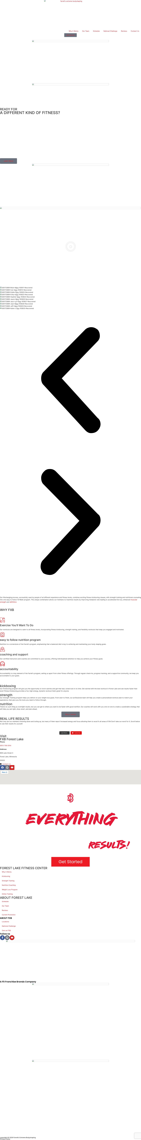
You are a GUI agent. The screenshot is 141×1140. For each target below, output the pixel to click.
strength (6, 695)
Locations (5, 922)
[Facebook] (2, 767)
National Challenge (110, 31)
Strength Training (8, 881)
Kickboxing (6, 876)
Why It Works (73, 31)
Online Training (7, 894)
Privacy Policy (5, 1139)
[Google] (7, 767)
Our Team (85, 31)
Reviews (124, 31)
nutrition (6, 704)
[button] (70, 247)
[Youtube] (12, 767)
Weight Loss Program (9, 889)
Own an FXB (6, 930)
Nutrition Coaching (9, 885)
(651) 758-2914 (5, 745)
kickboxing (8, 686)
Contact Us (135, 31)
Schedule (96, 31)
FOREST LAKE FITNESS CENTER (23, 868)
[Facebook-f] (2, 937)
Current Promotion (8, 915)
